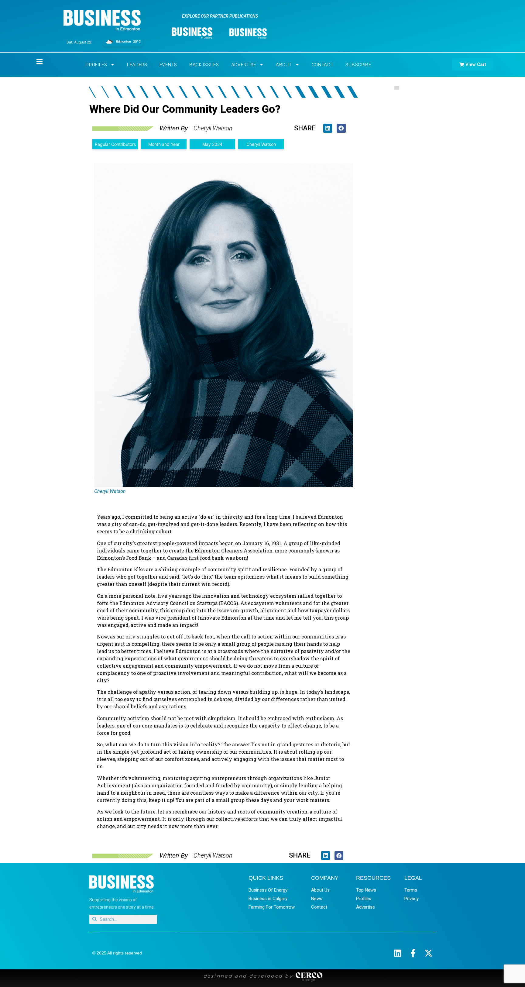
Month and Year (164, 144)
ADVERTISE (243, 64)
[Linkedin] (397, 953)
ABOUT (284, 64)
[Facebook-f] (413, 953)
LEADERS (137, 64)
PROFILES (96, 64)
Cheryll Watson (261, 144)
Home (34, 61)
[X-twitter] (428, 953)
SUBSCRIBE (358, 64)
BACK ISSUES (204, 64)
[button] (327, 128)
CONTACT (323, 64)
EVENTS (168, 64)
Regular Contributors (115, 144)
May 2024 (212, 144)
